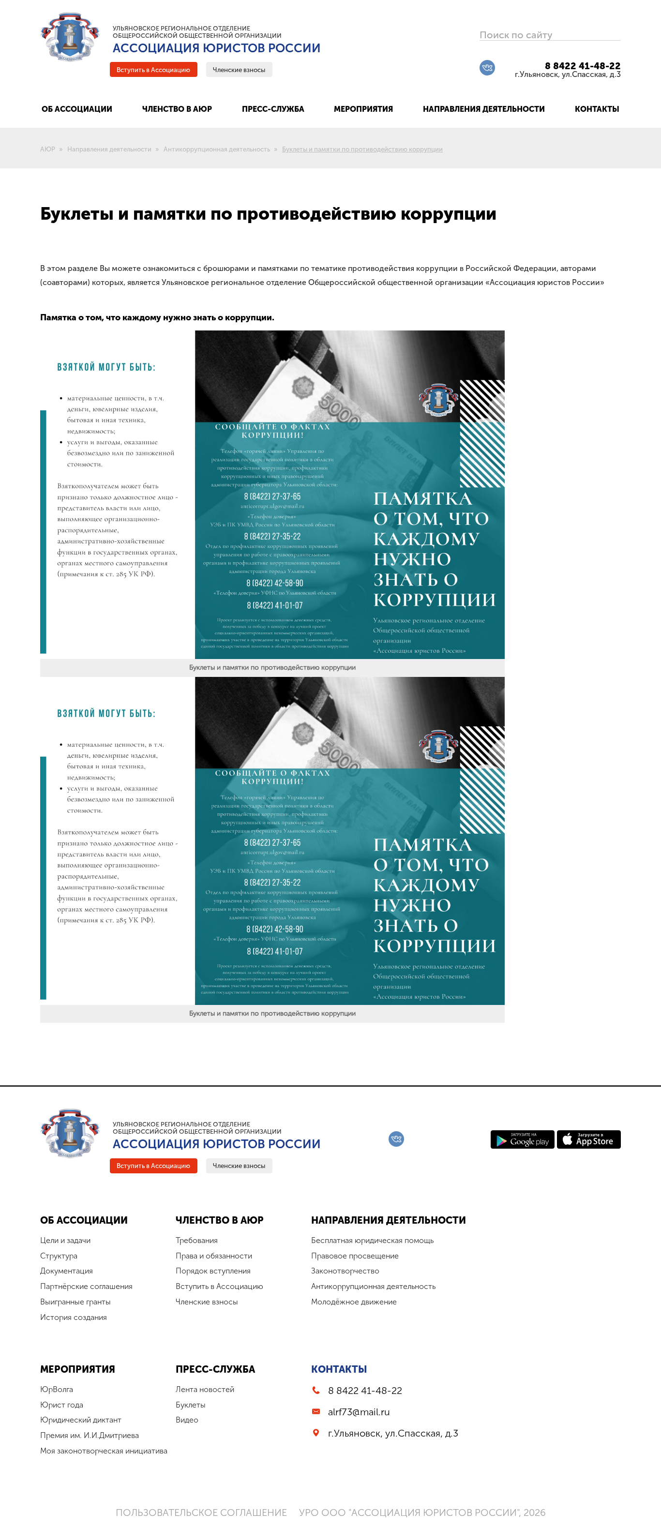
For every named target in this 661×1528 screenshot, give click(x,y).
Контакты (339, 1369)
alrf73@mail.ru (359, 1412)
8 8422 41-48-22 (583, 66)
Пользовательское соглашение (201, 1512)
